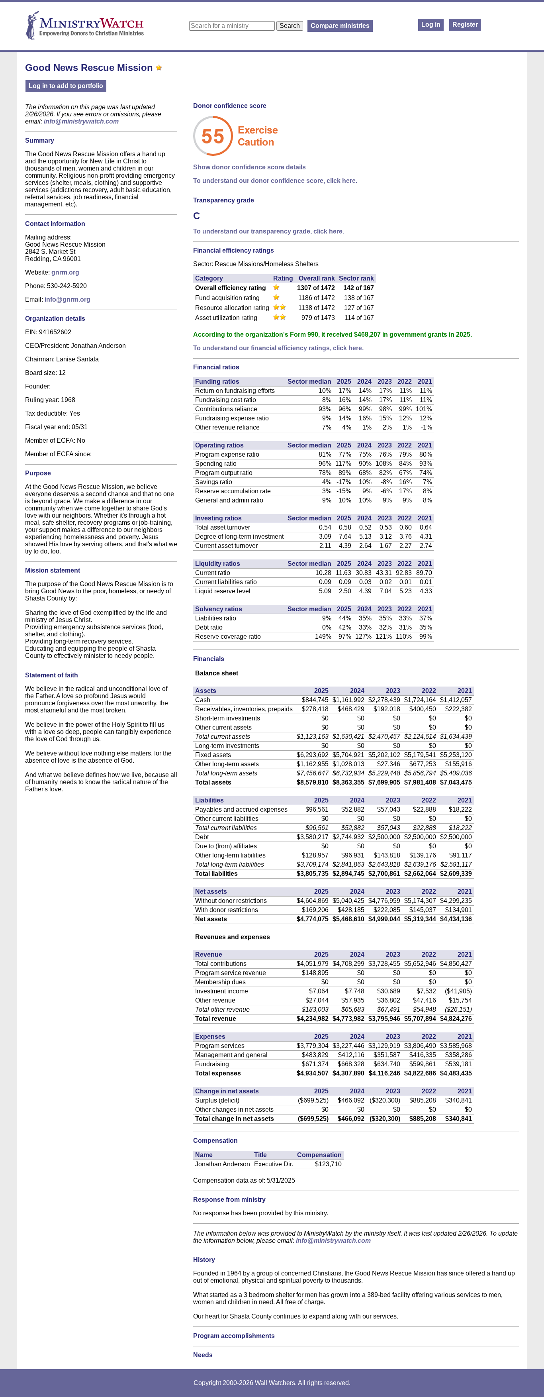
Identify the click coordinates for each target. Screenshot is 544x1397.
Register (465, 24)
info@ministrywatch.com (81, 121)
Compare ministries (340, 25)
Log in (430, 24)
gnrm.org (65, 272)
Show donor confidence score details (249, 167)
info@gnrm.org (67, 299)
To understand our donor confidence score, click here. (275, 180)
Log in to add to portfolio (66, 85)
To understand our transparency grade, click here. (268, 231)
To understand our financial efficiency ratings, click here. (278, 348)
